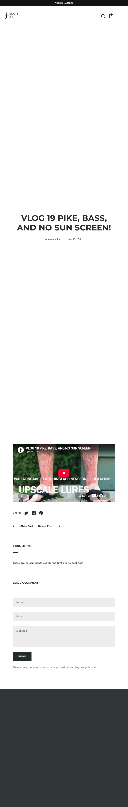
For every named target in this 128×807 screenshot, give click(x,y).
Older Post (27, 526)
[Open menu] (120, 16)
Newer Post (45, 526)
